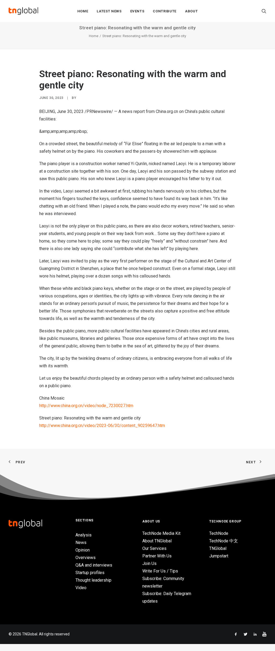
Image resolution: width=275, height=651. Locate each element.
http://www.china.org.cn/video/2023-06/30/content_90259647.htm (102, 425)
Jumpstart (218, 555)
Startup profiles (89, 572)
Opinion (82, 550)
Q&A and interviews (93, 565)
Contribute (164, 11)
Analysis (83, 535)
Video (80, 587)
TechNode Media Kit (161, 533)
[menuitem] (83, 11)
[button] (264, 11)
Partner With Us (157, 555)
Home (82, 11)
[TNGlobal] (23, 11)
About (191, 11)
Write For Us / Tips (160, 571)
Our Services (154, 548)
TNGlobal (217, 548)
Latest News (109, 11)
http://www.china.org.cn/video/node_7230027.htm (86, 405)
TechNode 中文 (223, 540)
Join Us (149, 563)
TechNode (218, 533)
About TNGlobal (157, 540)
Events (137, 11)
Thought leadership (93, 580)
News (80, 542)
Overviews (85, 557)
